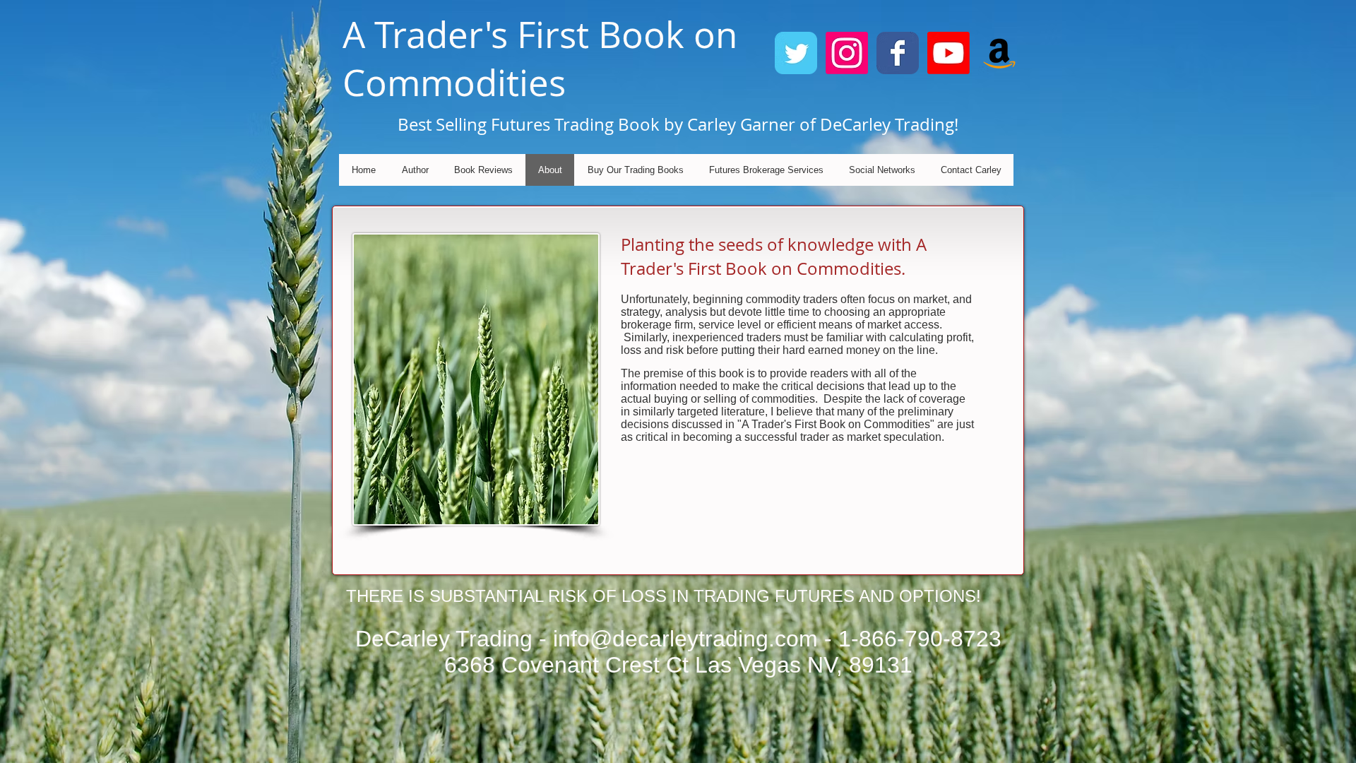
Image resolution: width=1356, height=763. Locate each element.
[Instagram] (847, 53)
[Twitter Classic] (796, 53)
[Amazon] (999, 53)
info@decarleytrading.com (685, 638)
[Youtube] (948, 53)
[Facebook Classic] (897, 53)
